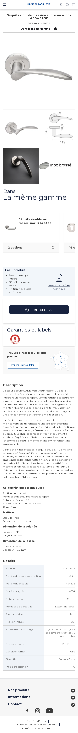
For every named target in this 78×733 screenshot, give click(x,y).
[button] (4, 4)
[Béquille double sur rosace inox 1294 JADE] (53, 247)
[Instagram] (40, 710)
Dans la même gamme (35, 28)
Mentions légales (36, 721)
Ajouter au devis (39, 310)
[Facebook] (30, 710)
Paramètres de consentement (37, 727)
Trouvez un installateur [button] (23, 365)
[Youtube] (51, 710)
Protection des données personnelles (36, 724)
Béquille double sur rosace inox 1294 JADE (35, 221)
